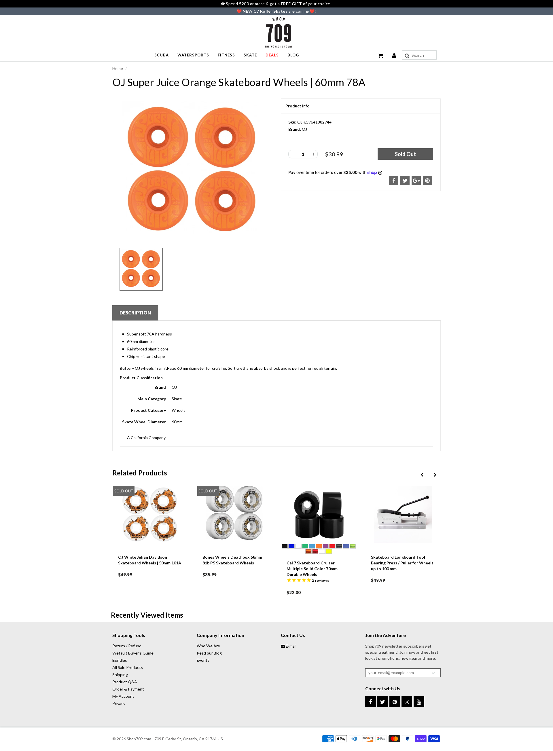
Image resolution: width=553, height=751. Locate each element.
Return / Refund (126, 645)
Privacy (118, 703)
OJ (304, 129)
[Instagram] (407, 701)
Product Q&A (124, 681)
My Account (123, 696)
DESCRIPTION (135, 312)
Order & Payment (128, 688)
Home (117, 68)
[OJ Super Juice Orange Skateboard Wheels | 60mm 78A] (192, 171)
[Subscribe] (433, 673)
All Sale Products (127, 667)
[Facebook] (370, 701)
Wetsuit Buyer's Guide (133, 653)
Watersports (193, 55)
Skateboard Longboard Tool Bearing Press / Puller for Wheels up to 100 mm (356, 563)
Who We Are (208, 645)
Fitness (226, 55)
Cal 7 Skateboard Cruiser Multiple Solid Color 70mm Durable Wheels (265, 568)
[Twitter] (382, 701)
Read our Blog (209, 653)
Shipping (120, 674)
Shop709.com (139, 738)
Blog (293, 55)
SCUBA (161, 55)
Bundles (119, 660)
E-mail (290, 646)
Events (203, 660)
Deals (272, 55)
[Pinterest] (394, 701)
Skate (250, 55)
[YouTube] (419, 701)
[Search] (407, 55)
